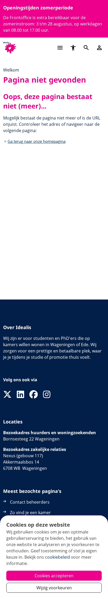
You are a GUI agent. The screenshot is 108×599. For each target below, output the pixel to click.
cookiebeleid (57, 557)
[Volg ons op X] (7, 394)
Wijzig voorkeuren (54, 588)
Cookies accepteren (54, 576)
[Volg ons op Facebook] (33, 394)
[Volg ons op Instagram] (46, 394)
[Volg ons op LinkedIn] (20, 394)
